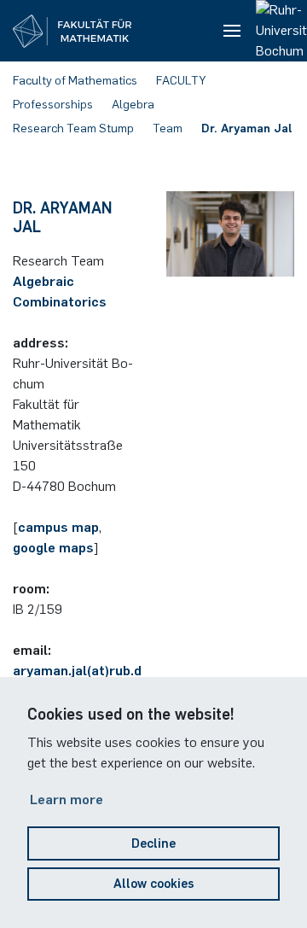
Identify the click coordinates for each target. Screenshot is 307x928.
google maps (53, 548)
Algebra (133, 104)
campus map (58, 527)
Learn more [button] (66, 799)
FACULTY (181, 80)
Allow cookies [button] (153, 883)
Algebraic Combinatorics (60, 291)
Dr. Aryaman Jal (247, 128)
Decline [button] (153, 843)
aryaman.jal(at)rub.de (81, 670)
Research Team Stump (73, 128)
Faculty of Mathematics (75, 80)
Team (167, 128)
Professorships (53, 104)
